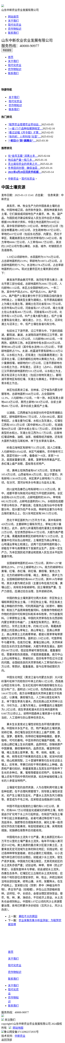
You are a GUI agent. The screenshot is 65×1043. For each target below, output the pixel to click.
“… (22, 140)
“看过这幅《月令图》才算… (24, 132)
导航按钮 (7, 50)
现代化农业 (14, 24)
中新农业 (13, 178)
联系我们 (13, 32)
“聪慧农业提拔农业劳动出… (24, 124)
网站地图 (18, 1027)
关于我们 (13, 20)
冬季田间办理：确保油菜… (24, 168)
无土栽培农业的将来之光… (24, 164)
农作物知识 (14, 28)
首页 (10, 57)
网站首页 (13, 16)
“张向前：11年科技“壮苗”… (24, 136)
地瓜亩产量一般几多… (21, 159)
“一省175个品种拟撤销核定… (25, 128)
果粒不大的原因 (28, 916)
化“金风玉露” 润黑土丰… (23, 155)
